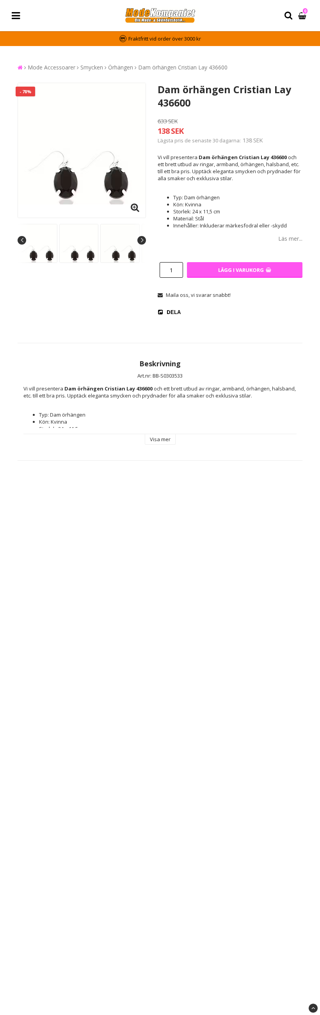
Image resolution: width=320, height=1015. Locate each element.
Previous (22, 240)
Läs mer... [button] (290, 238)
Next (141, 240)
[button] (303, 15)
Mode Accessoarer (51, 67)
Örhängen (120, 67)
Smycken (91, 67)
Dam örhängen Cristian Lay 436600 (183, 67)
